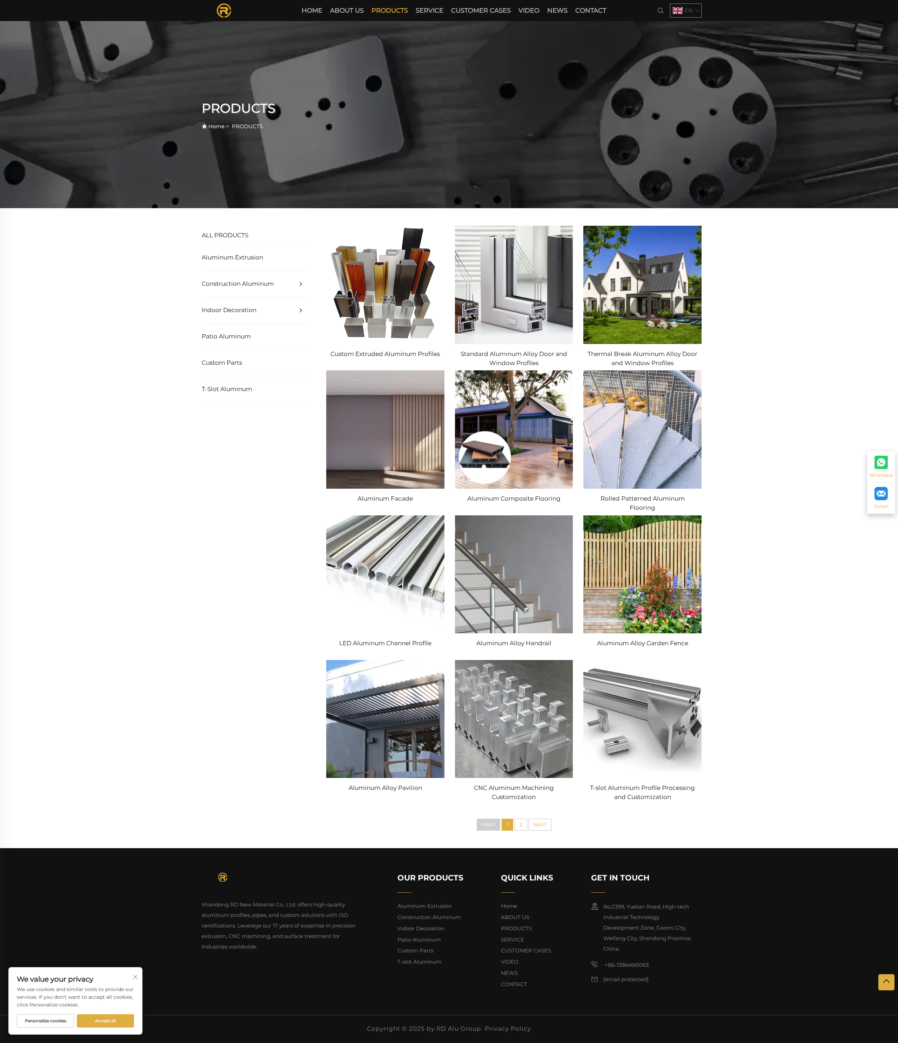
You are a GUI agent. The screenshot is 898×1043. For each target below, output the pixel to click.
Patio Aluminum (226, 336)
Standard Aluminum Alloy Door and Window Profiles (514, 358)
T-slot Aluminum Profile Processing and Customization (642, 792)
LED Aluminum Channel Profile (385, 643)
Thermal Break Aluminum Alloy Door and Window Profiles (642, 358)
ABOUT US (347, 10)
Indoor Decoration (229, 309)
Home (312, 10)
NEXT (540, 824)
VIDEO (529, 10)
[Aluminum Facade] (385, 429)
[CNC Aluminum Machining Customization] (514, 718)
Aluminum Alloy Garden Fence (642, 643)
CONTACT (590, 10)
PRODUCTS (389, 10)
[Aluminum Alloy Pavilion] (385, 718)
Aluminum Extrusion (232, 257)
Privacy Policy (508, 1028)
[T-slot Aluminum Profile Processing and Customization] (642, 718)
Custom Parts (222, 362)
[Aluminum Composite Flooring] (514, 429)
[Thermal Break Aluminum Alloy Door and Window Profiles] (642, 284)
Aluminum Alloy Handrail (513, 643)
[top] (886, 982)
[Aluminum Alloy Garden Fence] (642, 573)
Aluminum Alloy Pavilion (385, 787)
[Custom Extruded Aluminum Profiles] (385, 284)
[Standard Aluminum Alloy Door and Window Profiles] (514, 284)
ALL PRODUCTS (225, 235)
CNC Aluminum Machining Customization (514, 792)
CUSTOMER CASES (481, 10)
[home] (224, 10)
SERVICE (429, 10)
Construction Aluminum (238, 283)
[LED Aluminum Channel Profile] (385, 573)
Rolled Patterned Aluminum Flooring (643, 503)
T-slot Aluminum (227, 388)
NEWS (557, 10)
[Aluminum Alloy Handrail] (514, 573)
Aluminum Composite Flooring (514, 498)
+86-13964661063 (626, 965)
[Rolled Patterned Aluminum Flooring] (642, 429)
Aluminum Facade (385, 498)
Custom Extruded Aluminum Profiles (385, 353)
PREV (488, 824)
